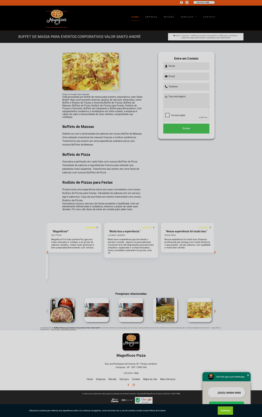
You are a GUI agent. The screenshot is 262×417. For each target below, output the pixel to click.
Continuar (225, 410)
